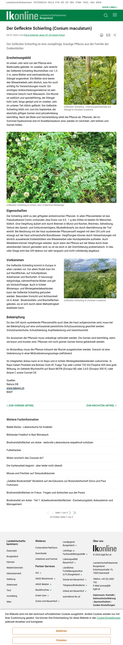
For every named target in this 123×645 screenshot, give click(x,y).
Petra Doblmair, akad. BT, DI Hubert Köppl (44, 35)
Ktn (57, 2)
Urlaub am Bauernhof (73, 591)
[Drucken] (101, 35)
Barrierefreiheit (102, 601)
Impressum (98, 595)
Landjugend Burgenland (69, 544)
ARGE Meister (42, 584)
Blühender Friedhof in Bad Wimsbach (28, 434)
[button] (115, 15)
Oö (67, 2)
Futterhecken (14, 450)
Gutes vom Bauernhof (46, 601)
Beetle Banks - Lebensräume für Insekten (29, 427)
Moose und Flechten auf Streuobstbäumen (31, 473)
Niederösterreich (15, 567)
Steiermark (12, 584)
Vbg (92, 2)
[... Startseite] (36, 15)
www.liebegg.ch (15, 388)
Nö (62, 2)
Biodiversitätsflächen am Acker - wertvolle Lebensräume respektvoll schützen (50, 442)
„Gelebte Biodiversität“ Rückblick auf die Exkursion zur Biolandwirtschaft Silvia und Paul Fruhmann (56, 483)
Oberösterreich (14, 573)
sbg (72, 2)
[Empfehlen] (108, 35)
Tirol (86, 2)
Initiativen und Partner (46, 559)
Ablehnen (61, 630)
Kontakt (110, 595)
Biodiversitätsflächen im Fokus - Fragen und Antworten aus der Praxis (46, 492)
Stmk (78, 2)
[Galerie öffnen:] (90, 80)
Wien (98, 2)
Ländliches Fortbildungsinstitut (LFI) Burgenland (72, 571)
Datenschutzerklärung (104, 598)
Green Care (40, 595)
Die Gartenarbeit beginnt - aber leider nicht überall (34, 465)
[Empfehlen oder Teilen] (115, 35)
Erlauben (61, 640)
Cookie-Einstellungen (104, 605)
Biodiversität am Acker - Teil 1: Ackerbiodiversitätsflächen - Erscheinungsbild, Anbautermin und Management (60, 502)
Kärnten (11, 562)
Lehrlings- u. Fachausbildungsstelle (74, 552)
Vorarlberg (12, 596)
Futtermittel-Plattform (46, 547)
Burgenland (12, 556)
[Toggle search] (106, 16)
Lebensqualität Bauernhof (70, 561)
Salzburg (11, 579)
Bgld (51, 2)
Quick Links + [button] (109, 7)
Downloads (41, 553)
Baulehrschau (42, 590)
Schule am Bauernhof (73, 579)
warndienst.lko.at (71, 596)
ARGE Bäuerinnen (44, 578)
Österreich (40, 2)
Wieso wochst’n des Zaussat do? (25, 457)
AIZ (37, 573)
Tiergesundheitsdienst (74, 585)
